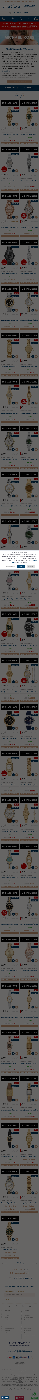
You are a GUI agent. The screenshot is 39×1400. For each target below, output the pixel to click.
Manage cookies (10, 566)
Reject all (30, 566)
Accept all (21, 566)
